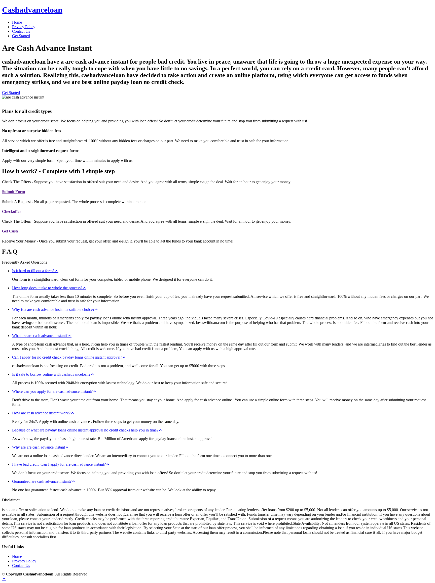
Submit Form (13, 191)
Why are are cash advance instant (38, 447)
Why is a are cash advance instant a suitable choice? (53, 309)
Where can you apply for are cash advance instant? (52, 391)
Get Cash (10, 231)
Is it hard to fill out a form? (33, 271)
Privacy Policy (23, 27)
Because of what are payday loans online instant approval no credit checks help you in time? (85, 430)
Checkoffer (11, 211)
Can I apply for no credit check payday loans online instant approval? (67, 357)
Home (17, 22)
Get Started (21, 36)
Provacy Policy (24, 561)
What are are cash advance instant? (39, 335)
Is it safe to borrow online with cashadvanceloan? (51, 374)
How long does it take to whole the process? (47, 288)
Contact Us (21, 31)
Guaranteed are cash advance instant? (41, 481)
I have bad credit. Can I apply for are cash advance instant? (59, 464)
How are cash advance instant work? (41, 413)
